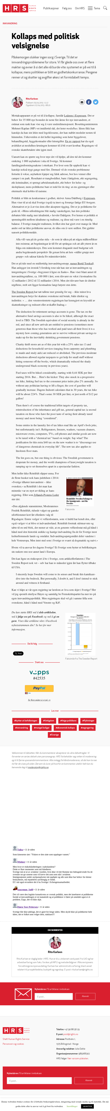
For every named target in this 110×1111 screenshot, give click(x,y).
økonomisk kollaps (66, 728)
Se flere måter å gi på (38, 699)
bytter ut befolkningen (26, 721)
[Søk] (105, 8)
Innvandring (10, 24)
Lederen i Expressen (75, 115)
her (41, 625)
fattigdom (49, 721)
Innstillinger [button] (72, 1106)
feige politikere (69, 721)
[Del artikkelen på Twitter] (95, 102)
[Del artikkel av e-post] (82, 102)
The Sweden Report (23, 292)
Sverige (55, 735)
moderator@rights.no (38, 767)
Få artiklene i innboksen (52, 989)
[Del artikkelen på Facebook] (89, 102)
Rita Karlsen (32, 99)
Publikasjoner (51, 8)
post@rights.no (70, 1034)
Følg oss (67, 8)
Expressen (89, 198)
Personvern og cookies (13, 1044)
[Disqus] (55, 807)
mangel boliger (42, 728)
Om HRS (80, 8)
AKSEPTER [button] (87, 1106)
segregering (88, 728)
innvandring (22, 728)
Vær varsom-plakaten (77, 1059)
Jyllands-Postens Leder (46, 495)
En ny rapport (72, 141)
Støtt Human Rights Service (16, 1039)
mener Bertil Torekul (81, 263)
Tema (97, 8)
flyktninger (89, 721)
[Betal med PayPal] (39, 688)
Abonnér (85, 996)
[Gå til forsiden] (16, 1030)
